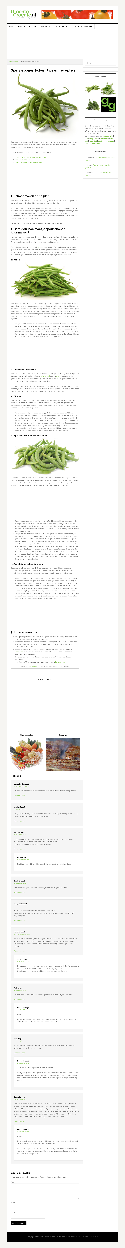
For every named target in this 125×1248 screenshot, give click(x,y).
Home (10, 61)
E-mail (13, 1212)
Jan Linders (109, 141)
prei (59, 376)
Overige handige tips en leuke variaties (28, 162)
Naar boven (94, 1237)
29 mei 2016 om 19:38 (20, 990)
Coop (91, 139)
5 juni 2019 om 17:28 (23, 961)
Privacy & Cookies (74, 1237)
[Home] (108, 105)
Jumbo (101, 141)
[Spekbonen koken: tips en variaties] (92, 89)
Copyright (30, 1237)
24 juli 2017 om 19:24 (20, 883)
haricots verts (60, 662)
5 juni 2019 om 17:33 (19, 809)
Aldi (86, 139)
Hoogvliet (93, 141)
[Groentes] (92, 105)
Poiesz (92, 144)
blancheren (19, 652)
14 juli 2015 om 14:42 (23, 1063)
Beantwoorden (19, 796)
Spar (98, 144)
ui (57, 376)
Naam (13, 1203)
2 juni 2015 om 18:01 (23, 1131)
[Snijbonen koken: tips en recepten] (108, 89)
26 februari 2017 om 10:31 (21, 906)
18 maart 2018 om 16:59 (24, 859)
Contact (85, 1237)
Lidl (86, 141)
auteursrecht (33, 666)
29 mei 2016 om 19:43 (23, 1010)
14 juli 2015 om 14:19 (20, 1041)
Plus (87, 144)
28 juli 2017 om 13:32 (20, 834)
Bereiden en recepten (22, 160)
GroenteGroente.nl (51, 1237)
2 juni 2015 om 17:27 (20, 1099)
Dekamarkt (104, 139)
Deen (97, 139)
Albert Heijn (108, 136)
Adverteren (63, 1237)
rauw (39, 247)
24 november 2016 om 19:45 (22, 934)
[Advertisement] (62, 44)
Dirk (111, 139)
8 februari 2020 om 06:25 (21, 786)
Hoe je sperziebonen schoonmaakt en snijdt (30, 157)
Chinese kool (45, 376)
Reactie (14, 1182)
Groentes (15, 61)
